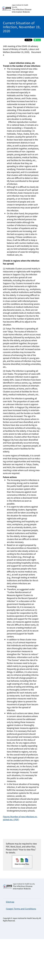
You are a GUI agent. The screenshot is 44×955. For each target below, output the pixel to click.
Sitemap (10, 901)
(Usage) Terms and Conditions (21, 908)
